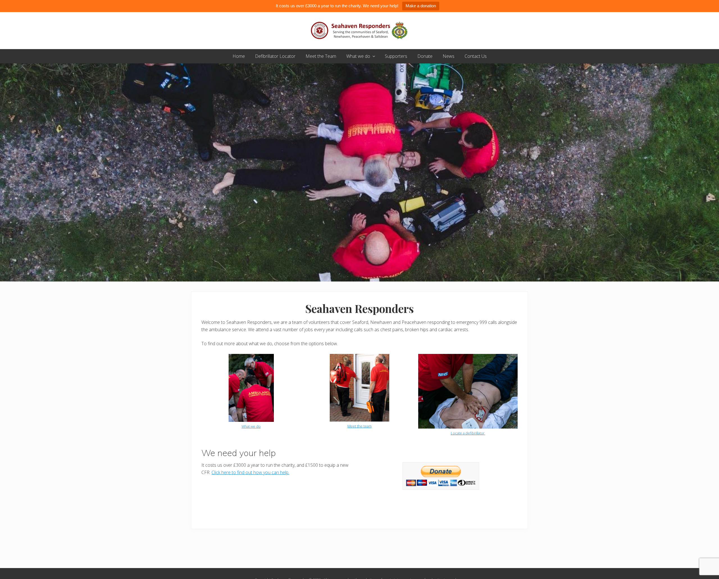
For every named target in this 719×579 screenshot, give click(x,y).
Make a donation (421, 5)
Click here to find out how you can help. (250, 472)
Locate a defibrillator (468, 433)
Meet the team (359, 426)
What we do (251, 426)
